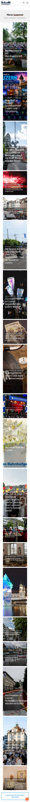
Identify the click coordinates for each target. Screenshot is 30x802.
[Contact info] (27, 799)
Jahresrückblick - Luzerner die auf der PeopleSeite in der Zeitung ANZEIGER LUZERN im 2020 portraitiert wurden (15, 785)
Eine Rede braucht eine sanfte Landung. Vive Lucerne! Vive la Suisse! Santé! (14, 503)
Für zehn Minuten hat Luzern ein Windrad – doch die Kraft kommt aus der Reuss (14, 155)
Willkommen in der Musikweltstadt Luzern (13, 55)
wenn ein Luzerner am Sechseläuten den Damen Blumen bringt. (13, 535)
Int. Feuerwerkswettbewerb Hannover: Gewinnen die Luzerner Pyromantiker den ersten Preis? (14, 188)
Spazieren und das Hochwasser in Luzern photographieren (12, 659)
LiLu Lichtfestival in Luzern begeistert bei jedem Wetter (14, 303)
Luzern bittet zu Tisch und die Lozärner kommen (13, 749)
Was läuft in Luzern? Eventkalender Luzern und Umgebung (13, 106)
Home (6, 18)
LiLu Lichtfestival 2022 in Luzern (14, 597)
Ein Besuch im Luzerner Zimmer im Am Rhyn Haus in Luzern (14, 560)
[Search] (23, 2)
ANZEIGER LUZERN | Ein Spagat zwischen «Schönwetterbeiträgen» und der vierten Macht (15, 337)
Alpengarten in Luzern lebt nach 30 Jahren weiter (14, 375)
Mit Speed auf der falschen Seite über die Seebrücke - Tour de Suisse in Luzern (14, 255)
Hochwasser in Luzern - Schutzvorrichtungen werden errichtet (16, 699)
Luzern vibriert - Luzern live (14, 410)
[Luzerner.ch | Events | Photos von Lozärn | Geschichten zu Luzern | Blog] (6, 2)
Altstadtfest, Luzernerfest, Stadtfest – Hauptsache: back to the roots (15, 213)
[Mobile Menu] (27, 2)
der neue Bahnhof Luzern (15, 449)
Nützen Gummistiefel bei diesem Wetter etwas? (13, 633)
